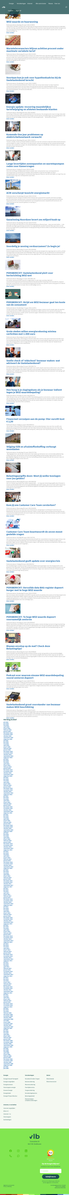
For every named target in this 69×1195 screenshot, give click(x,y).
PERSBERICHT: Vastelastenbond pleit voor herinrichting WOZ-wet (29, 274)
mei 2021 (6, 817)
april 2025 (6, 745)
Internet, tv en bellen (9, 1104)
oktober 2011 (7, 990)
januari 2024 (7, 768)
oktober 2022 (7, 791)
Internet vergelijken (9, 1108)
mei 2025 (6, 744)
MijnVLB (18, 11)
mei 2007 (6, 1033)
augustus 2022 (7, 794)
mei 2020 (6, 836)
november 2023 (8, 771)
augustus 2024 (7, 757)
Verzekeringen (21, 3)
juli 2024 (5, 759)
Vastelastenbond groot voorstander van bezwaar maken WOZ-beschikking (33, 706)
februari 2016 (7, 914)
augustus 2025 (7, 739)
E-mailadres (43, 1169)
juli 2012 (5, 977)
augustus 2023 (7, 776)
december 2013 (8, 954)
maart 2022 (6, 802)
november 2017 (8, 882)
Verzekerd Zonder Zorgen (32, 1079)
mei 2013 (6, 965)
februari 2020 (7, 840)
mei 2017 (6, 891)
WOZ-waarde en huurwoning (22, 21)
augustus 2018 (7, 868)
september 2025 (8, 737)
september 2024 (8, 756)
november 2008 (8, 1016)
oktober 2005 (7, 1062)
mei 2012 (6, 980)
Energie (11, 3)
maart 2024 (6, 765)
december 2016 (8, 899)
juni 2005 (6, 1068)
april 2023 (6, 782)
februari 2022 (7, 804)
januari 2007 (7, 1039)
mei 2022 (6, 799)
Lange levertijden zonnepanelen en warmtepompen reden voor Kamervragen (35, 165)
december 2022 (8, 788)
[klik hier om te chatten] (18, 1156)
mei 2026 (6, 725)
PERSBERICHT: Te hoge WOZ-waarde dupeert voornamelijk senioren (31, 618)
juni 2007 (6, 1031)
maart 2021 (6, 820)
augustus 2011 (7, 993)
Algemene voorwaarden (8, 1185)
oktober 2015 (7, 920)
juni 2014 (6, 945)
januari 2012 (7, 985)
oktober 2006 (7, 1044)
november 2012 (8, 971)
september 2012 (8, 974)
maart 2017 (6, 894)
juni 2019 (6, 853)
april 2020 (6, 837)
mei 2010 (6, 1011)
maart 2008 (6, 1022)
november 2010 (8, 1005)
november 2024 (8, 753)
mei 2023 (6, 780)
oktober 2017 (7, 883)
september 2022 (8, 793)
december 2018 (8, 862)
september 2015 (8, 922)
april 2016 (6, 911)
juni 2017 (6, 890)
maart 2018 (6, 876)
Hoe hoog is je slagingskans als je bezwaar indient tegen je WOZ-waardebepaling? (34, 391)
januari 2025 (7, 750)
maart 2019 (6, 857)
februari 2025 (7, 748)
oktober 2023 (7, 773)
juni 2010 (6, 1010)
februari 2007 (7, 1037)
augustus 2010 (7, 1007)
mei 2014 (6, 947)
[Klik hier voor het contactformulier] (26, 1156)
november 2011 (8, 988)
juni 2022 (6, 797)
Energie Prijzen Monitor (10, 1096)
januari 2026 (7, 731)
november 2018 (8, 864)
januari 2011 (7, 1002)
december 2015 (8, 917)
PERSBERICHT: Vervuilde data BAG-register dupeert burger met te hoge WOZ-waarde (34, 589)
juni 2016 (6, 908)
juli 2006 (5, 1048)
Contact (10, 11)
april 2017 (6, 893)
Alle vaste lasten (41, 3)
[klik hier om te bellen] (10, 1156)
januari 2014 (7, 953)
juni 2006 (6, 1050)
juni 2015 (6, 927)
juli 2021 (5, 814)
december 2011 (8, 987)
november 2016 (8, 900)
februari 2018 (7, 877)
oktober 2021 (7, 810)
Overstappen (7, 1117)
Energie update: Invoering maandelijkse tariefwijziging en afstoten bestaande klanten (31, 108)
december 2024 (8, 751)
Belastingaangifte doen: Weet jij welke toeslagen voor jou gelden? (33, 477)
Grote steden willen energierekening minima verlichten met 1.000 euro (31, 332)
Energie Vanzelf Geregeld (10, 1079)
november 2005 (8, 1060)
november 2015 (8, 919)
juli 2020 (5, 833)
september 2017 (8, 885)
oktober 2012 (7, 973)
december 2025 (8, 733)
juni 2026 (6, 724)
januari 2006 (7, 1057)
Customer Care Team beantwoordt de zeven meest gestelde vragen (34, 533)
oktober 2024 (7, 754)
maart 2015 (6, 931)
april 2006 (6, 1053)
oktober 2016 (7, 902)
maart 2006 (6, 1054)
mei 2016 (6, 910)
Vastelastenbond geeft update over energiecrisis (33, 560)
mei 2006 (6, 1051)
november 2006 (8, 1042)
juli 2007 (5, 1030)
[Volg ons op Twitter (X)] (26, 1151)
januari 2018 (7, 879)
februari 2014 (7, 951)
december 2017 (8, 880)
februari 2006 (7, 1056)
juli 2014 (5, 944)
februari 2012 (7, 984)
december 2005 (8, 1059)
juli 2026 (5, 722)
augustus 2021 (7, 813)
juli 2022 (5, 796)
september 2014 (8, 940)
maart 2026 (6, 728)
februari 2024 (7, 767)
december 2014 (8, 936)
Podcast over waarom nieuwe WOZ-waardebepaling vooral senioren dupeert (35, 676)
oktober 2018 (7, 865)
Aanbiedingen (7, 1119)
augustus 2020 (7, 831)
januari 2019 (7, 860)
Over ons (57, 3)
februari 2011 (7, 1000)
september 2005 (8, 1064)
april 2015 (6, 930)
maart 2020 (6, 839)
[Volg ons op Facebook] (10, 1151)
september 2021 (8, 811)
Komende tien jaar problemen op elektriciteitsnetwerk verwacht (24, 136)
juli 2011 (5, 994)
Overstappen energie (9, 1087)
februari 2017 (7, 896)
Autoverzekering (30, 1081)
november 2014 (8, 937)
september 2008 (8, 1019)
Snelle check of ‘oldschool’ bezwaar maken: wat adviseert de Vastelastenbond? (33, 362)
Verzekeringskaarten (31, 1093)
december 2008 (8, 1014)
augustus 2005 (7, 1065)
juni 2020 (6, 834)
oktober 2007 (7, 1025)
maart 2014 (6, 950)
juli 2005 (5, 1067)
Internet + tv (7, 1114)
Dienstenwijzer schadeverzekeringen (31, 1099)
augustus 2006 (7, 1047)
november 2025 (8, 734)
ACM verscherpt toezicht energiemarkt (27, 192)
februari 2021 (7, 822)
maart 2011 (6, 999)
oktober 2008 (7, 1017)
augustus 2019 (7, 850)
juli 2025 (5, 740)
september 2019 (8, 848)
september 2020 (8, 830)
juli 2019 (5, 851)
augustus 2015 (7, 924)
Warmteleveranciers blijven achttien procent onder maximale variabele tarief (35, 49)
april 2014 (6, 948)
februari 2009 (7, 1013)
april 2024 (6, 764)
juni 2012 (6, 979)
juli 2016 (5, 907)
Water (48, 1075)
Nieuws (50, 3)
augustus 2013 (7, 960)
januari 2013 (7, 970)
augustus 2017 (7, 887)
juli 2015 (5, 925)
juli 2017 (5, 888)
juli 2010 (5, 1008)
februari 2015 (7, 933)
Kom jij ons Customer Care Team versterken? (31, 505)
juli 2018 (5, 870)
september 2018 (8, 867)
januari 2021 (7, 824)
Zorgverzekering (30, 1090)
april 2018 (6, 874)
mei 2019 (6, 854)
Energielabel (7, 1093)
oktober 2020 (7, 828)
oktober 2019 (7, 847)
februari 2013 (7, 968)
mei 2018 (6, 873)
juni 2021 (6, 816)
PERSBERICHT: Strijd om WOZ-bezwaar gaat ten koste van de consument (35, 303)
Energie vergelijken (9, 1081)
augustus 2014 (7, 942)
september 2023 (8, 774)
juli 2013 (5, 962)
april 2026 (6, 727)
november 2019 (8, 845)
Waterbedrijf (50, 1079)
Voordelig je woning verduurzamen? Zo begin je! (33, 246)
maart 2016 (6, 913)
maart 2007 (6, 1036)
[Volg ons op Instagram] (18, 1151)
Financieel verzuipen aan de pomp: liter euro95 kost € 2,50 (35, 420)
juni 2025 (6, 742)
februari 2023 (7, 785)
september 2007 (8, 1027)
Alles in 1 (6, 1111)
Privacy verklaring (7, 1186)
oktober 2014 (7, 939)
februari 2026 (7, 730)
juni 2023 (6, 779)
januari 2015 (7, 934)
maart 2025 (6, 747)
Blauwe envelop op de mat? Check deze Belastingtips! (28, 647)
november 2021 (8, 808)
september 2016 (8, 903)
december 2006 (8, 1040)
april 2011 (6, 997)
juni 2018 (6, 871)
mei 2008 (6, 1020)
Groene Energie (7, 1090)
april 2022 (6, 800)
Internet (29, 3)
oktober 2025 (7, 736)
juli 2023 (5, 777)
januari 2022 (7, 805)
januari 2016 (7, 916)
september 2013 (8, 959)
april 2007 (6, 1034)
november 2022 (8, 790)
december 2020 (8, 825)
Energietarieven (8, 1084)
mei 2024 (6, 762)
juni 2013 (6, 964)
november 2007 (8, 1024)
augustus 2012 (7, 976)
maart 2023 (6, 784)
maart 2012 (6, 982)
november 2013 (8, 956)
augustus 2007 (7, 1028)
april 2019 (6, 856)
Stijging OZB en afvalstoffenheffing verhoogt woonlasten (31, 448)
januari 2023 (7, 787)
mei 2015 (6, 928)
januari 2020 (7, 842)
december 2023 (8, 770)
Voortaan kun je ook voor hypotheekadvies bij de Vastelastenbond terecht (33, 79)
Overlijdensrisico (30, 1087)
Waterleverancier (51, 1081)
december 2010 (8, 1004)
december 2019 (8, 844)
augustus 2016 (7, 905)
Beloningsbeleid (29, 1096)
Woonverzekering (30, 1084)
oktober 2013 (7, 957)
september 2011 (8, 991)
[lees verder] (10, 32)
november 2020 (8, 827)
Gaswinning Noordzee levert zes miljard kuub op (33, 219)
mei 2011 (6, 996)
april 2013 (6, 967)
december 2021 (8, 807)
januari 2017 (7, 897)
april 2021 (6, 819)
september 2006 (8, 1045)
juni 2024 (6, 760)
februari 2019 (7, 859)
